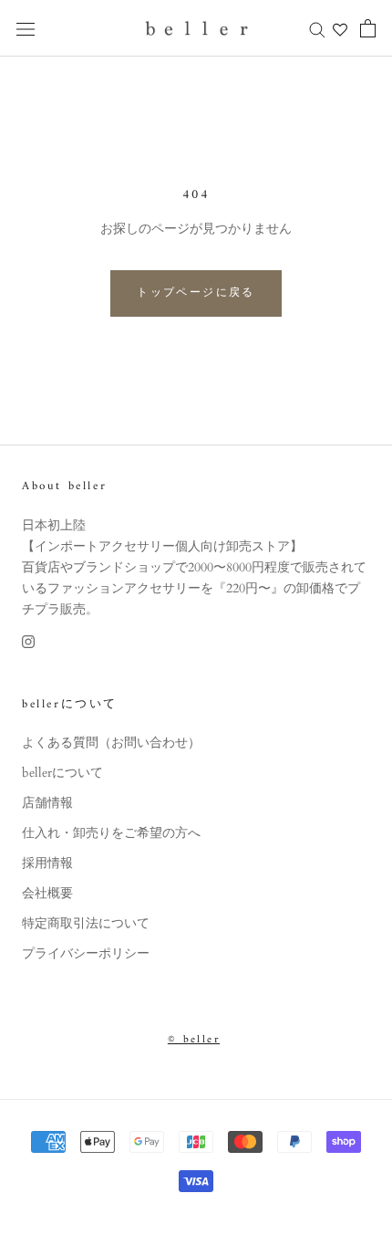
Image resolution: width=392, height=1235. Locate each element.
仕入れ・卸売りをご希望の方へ (111, 833)
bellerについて (62, 772)
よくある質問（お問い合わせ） (111, 742)
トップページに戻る (196, 293)
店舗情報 (47, 802)
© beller (194, 1040)
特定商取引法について (86, 923)
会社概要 (47, 893)
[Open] (25, 29)
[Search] (317, 29)
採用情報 (47, 863)
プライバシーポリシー (86, 953)
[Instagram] (28, 640)
